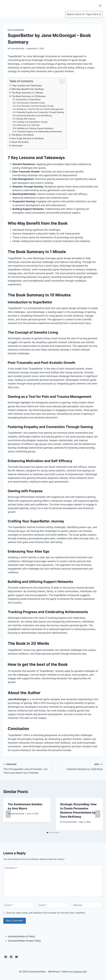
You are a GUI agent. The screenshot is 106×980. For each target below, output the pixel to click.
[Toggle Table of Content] (61, 81)
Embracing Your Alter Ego (28, 125)
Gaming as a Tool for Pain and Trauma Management (40, 109)
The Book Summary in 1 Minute (27, 92)
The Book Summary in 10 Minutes (28, 96)
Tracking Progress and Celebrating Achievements (39, 131)
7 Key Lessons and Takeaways (26, 85)
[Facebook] (5, 957)
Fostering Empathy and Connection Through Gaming (40, 112)
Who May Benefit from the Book (27, 89)
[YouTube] (16, 957)
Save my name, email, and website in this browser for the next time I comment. (45, 912)
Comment (11, 868)
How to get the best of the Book (27, 138)
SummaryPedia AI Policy (21, 936)
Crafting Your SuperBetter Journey (32, 122)
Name (9, 905)
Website (77, 905)
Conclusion (17, 145)
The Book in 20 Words (23, 135)
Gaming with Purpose (25, 119)
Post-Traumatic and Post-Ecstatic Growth (35, 106)
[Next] (97, 814)
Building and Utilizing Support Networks (35, 128)
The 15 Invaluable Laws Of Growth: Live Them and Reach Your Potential (25, 768)
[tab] (47, 832)
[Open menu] (100, 5)
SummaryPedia (17, 48)
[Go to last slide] (8, 814)
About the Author (20, 142)
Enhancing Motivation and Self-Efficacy (34, 115)
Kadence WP (80, 971)
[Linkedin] (11, 957)
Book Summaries (16, 30)
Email (43, 905)
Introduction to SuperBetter (28, 99)
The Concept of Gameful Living (30, 103)
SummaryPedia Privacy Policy (24, 940)
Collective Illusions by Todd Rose (84, 766)
